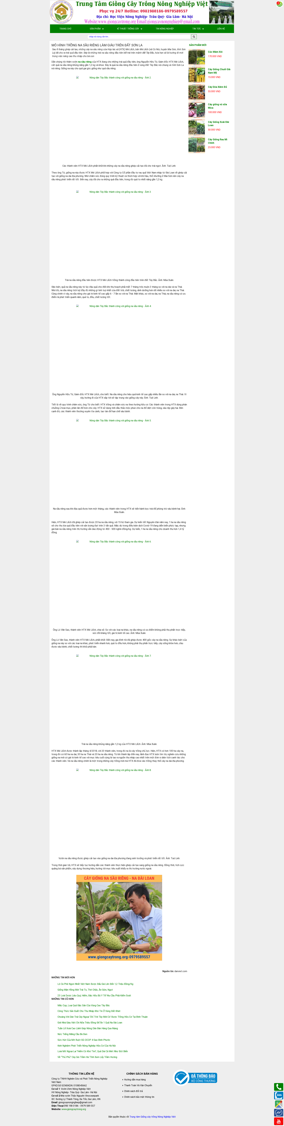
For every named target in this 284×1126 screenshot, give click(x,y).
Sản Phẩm (95, 28)
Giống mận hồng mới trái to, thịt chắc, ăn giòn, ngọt (85, 989)
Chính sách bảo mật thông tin (139, 1097)
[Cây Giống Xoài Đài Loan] (196, 127)
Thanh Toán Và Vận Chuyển (138, 1085)
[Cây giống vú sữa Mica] (196, 109)
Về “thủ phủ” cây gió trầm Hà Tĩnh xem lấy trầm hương (87, 1057)
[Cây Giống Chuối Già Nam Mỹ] (196, 74)
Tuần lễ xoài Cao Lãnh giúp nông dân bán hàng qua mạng (88, 1028)
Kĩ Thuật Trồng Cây (128, 28)
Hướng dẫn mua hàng (135, 1079)
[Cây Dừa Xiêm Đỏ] (196, 92)
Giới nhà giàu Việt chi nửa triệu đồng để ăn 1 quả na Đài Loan (90, 1022)
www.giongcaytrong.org (74, 1109)
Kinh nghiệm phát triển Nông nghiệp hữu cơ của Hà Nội (87, 1045)
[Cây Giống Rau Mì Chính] (196, 144)
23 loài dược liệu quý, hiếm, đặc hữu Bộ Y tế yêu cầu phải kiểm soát (94, 995)
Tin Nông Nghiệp (165, 28)
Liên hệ (221, 28)
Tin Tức (196, 28)
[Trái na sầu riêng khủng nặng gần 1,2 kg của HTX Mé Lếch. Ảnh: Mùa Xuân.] (119, 697)
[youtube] (278, 1121)
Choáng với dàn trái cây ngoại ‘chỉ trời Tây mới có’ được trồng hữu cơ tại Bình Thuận (103, 1016)
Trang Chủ (65, 28)
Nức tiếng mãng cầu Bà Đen (72, 1034)
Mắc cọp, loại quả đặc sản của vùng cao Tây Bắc (84, 1005)
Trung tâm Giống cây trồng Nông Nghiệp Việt (152, 1116)
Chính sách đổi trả (133, 1091)
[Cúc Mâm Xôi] (196, 57)
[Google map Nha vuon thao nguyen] (278, 1103)
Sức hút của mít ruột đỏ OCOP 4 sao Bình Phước (84, 1040)
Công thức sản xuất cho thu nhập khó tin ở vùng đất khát (89, 1011)
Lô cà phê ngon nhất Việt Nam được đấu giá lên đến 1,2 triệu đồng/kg (95, 984)
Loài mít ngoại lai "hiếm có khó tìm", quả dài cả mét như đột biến (93, 1051)
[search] (194, 36)
